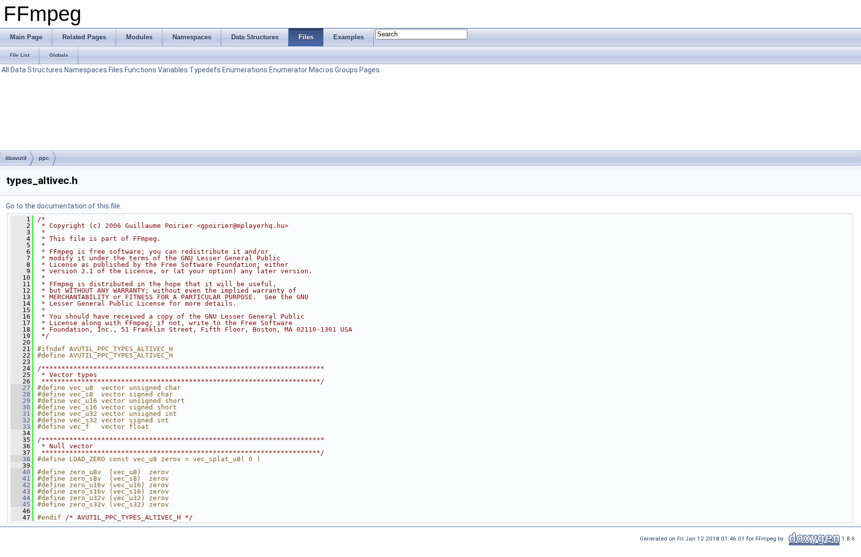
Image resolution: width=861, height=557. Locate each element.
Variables (173, 70)
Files (116, 70)
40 (20, 472)
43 (20, 491)
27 (20, 387)
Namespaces (85, 70)
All (5, 70)
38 (20, 459)
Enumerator (288, 70)
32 (20, 420)
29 (20, 400)
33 (20, 426)
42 (20, 485)
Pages (369, 70)
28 (20, 394)
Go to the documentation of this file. (64, 206)
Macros (321, 70)
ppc (44, 158)
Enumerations (245, 70)
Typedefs (205, 70)
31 (20, 413)
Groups (346, 70)
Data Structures (36, 70)
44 (20, 498)
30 (20, 407)
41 (20, 478)
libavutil (15, 158)
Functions (140, 70)
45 (20, 504)
